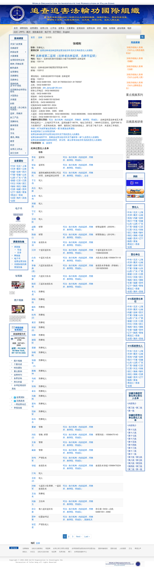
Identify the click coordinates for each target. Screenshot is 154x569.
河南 (19, 183)
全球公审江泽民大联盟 (61, 548)
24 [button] (135, 151)
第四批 (131, 466)
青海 (24, 191)
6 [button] (24, 225)
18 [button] (131, 148)
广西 (24, 177)
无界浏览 (62, 551)
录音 (99, 27)
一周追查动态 (20, 404)
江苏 (19, 180)
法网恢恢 (26, 548)
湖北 (19, 186)
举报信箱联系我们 (18, 328)
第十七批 (132, 435)
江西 (24, 180)
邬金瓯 (34, 166)
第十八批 (132, 432)
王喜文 (34, 443)
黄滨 (34, 322)
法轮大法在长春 (43, 551)
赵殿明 (34, 228)
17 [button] (11, 234)
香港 (21, 194)
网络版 (17, 255)
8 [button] (13, 228)
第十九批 (132, 429)
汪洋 (34, 249)
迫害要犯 (14, 71)
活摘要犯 (14, 75)
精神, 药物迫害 (17, 63)
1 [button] (10, 225)
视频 (105, 27)
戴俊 (34, 449)
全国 (13, 197)
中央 (13, 165)
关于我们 (57, 31)
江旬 (34, 473)
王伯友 (34, 495)
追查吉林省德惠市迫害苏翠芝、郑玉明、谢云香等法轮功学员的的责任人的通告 (66, 139)
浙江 (24, 183)
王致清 (34, 244)
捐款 (136, 183)
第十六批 (132, 438)
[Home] (17, 13)
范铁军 (34, 413)
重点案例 (18, 371)
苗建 (34, 347)
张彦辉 (34, 277)
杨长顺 (34, 308)
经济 (12, 144)
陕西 (19, 191)
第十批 (131, 456)
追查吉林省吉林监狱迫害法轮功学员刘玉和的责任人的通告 (66, 50)
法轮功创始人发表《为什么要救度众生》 (134, 85)
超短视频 (121, 27)
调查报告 (24, 27)
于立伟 (34, 182)
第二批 (139, 407)
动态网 (54, 551)
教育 (12, 140)
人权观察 (123, 548)
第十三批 (132, 447)
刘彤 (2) (34, 436)
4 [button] (18, 225)
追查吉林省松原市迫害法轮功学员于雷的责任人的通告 (55, 134)
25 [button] (139, 151)
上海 (24, 165)
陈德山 (34, 236)
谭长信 (34, 300)
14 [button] (18, 231)
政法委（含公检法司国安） (18, 108)
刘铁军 (34, 487)
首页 (16, 27)
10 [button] (19, 228)
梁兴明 (34, 405)
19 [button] (135, 148)
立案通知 (71, 27)
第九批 (139, 456)
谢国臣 (34, 341)
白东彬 (34, 259)
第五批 (139, 463)
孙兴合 (34, 420)
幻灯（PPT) (19, 31)
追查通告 (34, 27)
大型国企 (14, 95)
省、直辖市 (47, 142)
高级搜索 (135, 42)
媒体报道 (14, 125)
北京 (19, 165)
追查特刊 (18, 374)
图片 (28, 31)
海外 (19, 197)
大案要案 (14, 55)
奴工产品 (14, 117)
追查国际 (20, 397)
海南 (13, 186)
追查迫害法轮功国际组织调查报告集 (20, 264)
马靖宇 (34, 380)
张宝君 (34, 526)
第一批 (131, 410)
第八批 (131, 459)
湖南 (24, 186)
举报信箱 (18, 407)
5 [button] (21, 225)
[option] (18, 216)
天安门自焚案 (16, 43)
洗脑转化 (14, 121)
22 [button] (128, 151)
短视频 (112, 27)
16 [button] (25, 231)
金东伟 (34, 197)
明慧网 (48, 548)
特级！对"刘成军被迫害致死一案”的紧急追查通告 (53, 128)
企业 (86, 175)
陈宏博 (34, 285)
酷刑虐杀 (14, 67)
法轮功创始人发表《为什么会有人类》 (135, 76)
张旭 (34, 386)
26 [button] (142, 151)
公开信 (53, 27)
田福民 (34, 174)
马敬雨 (34, 397)
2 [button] (13, 225)
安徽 (19, 174)
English (66, 31)
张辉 (34, 334)
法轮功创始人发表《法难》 (134, 68)
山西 (13, 177)
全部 (13, 200)
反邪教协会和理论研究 (18, 90)
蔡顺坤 (34, 372)
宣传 (12, 129)
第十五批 (132, 441)
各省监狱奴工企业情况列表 (43, 131)
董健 (34, 426)
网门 (69, 551)
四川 (24, 171)
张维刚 (34, 354)
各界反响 (18, 378)
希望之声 (138, 548)
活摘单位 (14, 79)
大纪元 (32, 551)
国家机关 (88, 519)
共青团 (13, 99)
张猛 (34, 465)
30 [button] (139, 154)
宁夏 (13, 174)
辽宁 (13, 191)
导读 (19, 249)
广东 (19, 177)
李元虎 (34, 293)
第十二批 (132, 450)
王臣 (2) (34, 479)
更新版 (17, 246)
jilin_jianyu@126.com (52, 87)
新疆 (13, 180)
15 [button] (22, 231)
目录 (19, 252)
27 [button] (128, 154)
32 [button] (128, 157)
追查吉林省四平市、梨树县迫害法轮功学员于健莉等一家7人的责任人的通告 (65, 137)
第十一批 (132, 453)
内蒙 (13, 171)
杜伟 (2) (34, 316)
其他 (24, 197)
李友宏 (34, 158)
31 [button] (142, 154)
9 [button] (16, 228)
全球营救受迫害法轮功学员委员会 (83, 548)
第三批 (131, 407)
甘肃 (13, 189)
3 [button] (16, 225)
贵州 (24, 189)
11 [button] (23, 228)
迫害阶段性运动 (17, 59)
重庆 (19, 168)
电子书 (48, 31)
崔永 (34, 390)
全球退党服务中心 (80, 551)
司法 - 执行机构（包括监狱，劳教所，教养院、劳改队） (74, 119)
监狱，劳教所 (16, 113)
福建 (19, 189)
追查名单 (91, 27)
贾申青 (34, 518)
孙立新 (34, 510)
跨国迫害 (14, 52)
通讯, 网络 (15, 137)
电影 (129, 27)
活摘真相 (20, 400)
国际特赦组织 (103, 548)
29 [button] (135, 154)
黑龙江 (14, 194)
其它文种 (14, 153)
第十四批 (132, 444)
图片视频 (18, 360)
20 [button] (139, 148)
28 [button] (131, 154)
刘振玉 (34, 502)
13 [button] (15, 231)
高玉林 (34, 189)
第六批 (131, 463)
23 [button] (131, 151)
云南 (24, 168)
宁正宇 (34, 213)
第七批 (139, 459)
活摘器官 (14, 47)
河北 (13, 183)
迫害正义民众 (16, 148)
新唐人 (25, 551)
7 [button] (10, 228)
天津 (13, 168)
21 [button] (142, 148)
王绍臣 (34, 220)
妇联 (12, 103)
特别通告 (18, 367)
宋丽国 (34, 205)
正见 (130, 548)
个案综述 (18, 364)
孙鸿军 (34, 459)
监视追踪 (81, 27)
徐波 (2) (34, 329)
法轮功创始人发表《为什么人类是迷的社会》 (135, 50)
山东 (24, 174)
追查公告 (44, 27)
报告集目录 (38, 31)
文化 (12, 133)
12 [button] (11, 231)
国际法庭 (113, 548)
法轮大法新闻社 (37, 548)
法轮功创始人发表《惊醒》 (134, 60)
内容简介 (132, 403)
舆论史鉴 (18, 381)
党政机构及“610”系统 (15, 84)
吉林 (19, 171)
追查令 (61, 27)
